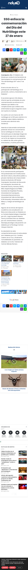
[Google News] (14, 300)
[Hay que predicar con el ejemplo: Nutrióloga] (6, 258)
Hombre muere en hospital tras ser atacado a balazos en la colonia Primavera (9, 487)
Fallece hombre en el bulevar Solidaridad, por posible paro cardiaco (8, 453)
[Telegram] (25, 49)
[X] (7, 49)
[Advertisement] (14, 328)
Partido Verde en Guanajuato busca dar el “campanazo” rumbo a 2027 (8, 461)
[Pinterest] (11, 49)
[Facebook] (4, 49)
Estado (16, 15)
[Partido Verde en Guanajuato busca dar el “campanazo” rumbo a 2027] (23, 461)
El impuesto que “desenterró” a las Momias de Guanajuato (9, 469)
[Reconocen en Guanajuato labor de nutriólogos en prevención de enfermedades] (6, 273)
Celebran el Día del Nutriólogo (18, 262)
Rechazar (12, 567)
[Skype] (14, 49)
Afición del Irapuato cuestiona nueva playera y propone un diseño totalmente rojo (9, 478)
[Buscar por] (26, 8)
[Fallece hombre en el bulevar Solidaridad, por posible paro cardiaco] (23, 453)
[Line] (25, 53)
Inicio (12, 15)
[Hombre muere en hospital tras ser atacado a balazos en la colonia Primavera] (23, 486)
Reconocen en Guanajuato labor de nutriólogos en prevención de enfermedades (5, 279)
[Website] (14, 350)
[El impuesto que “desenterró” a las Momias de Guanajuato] (23, 470)
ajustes (3, 564)
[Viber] (21, 53)
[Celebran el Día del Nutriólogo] (18, 258)
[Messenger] (18, 49)
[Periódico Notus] (14, 3)
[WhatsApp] (21, 49)
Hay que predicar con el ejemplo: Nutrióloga (5, 263)
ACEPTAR (5, 567)
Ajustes (19, 567)
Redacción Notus (10, 45)
